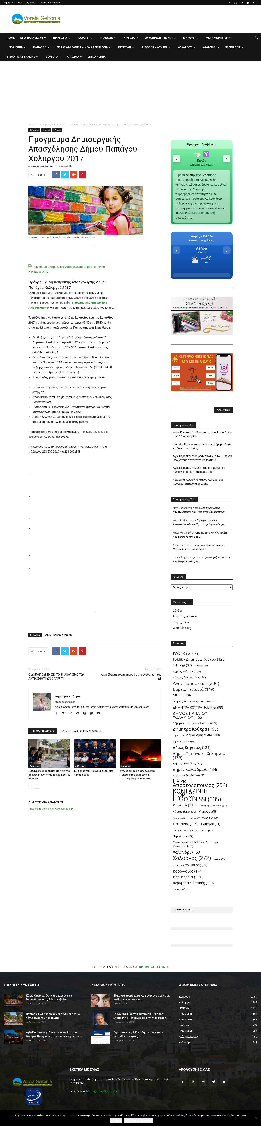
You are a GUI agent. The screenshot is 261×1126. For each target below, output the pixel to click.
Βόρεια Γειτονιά (193, 689)
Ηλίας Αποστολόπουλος (200, 783)
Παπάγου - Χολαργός (185, 830)
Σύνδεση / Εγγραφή (51, 2)
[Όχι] (256, 1118)
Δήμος (178, 735)
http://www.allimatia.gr (65, 702)
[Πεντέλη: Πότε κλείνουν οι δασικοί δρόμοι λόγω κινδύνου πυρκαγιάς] (13, 1018)
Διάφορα (52, 56)
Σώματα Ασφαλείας (21, 56)
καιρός (199, 865)
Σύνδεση (178, 610)
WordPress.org (182, 628)
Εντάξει (115, 1120)
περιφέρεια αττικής (193, 883)
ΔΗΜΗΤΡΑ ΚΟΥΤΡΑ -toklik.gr (198, 707)
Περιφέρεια (233, 47)
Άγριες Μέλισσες (187, 671)
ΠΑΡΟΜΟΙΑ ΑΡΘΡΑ (42, 731)
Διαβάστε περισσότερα (138, 1120)
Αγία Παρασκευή (31, 38)
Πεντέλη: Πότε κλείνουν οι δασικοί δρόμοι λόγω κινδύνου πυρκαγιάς (202, 446)
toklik (185, 653)
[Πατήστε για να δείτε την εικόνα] (71, 269)
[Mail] (242, 2)
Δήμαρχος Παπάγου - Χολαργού (195, 723)
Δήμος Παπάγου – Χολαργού (199, 755)
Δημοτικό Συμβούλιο (189, 775)
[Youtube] (254, 2)
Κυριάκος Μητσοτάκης (213, 805)
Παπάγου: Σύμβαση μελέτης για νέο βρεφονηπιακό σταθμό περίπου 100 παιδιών (49, 774)
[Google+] (65, 713)
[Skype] (86, 713)
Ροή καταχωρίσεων (185, 616)
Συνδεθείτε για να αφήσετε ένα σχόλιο (50, 808)
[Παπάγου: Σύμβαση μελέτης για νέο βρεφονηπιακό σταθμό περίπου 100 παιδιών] (49, 753)
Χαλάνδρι (209, 47)
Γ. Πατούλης (182, 695)
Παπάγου (46, 130)
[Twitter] (248, 2)
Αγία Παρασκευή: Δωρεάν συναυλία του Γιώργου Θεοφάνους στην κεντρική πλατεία (202, 458)
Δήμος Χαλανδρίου (195, 769)
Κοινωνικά (59, 124)
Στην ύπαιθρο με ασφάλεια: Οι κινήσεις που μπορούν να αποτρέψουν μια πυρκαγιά (137, 774)
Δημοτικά (34, 766)
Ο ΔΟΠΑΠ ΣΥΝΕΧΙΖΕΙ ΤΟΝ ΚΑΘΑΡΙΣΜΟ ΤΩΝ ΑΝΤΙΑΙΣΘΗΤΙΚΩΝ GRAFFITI (56, 676)
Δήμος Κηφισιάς (191, 748)
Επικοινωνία (97, 56)
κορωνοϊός (188, 871)
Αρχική (32, 124)
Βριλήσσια (60, 38)
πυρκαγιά (180, 889)
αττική (219, 859)
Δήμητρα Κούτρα (43, 166)
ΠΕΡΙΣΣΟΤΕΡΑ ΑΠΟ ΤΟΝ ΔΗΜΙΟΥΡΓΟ (81, 731)
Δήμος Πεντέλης (187, 763)
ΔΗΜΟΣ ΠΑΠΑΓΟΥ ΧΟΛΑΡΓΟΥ (190, 715)
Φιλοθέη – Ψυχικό (154, 47)
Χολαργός (185, 47)
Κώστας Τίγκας (184, 811)
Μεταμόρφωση (217, 38)
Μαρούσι (189, 38)
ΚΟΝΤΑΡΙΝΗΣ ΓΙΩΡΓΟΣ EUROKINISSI (197, 795)
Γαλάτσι (83, 38)
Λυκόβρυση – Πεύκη (159, 38)
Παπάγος (39, 47)
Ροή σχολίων (181, 622)
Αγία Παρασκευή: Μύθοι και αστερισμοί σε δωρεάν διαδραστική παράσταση (199, 469)
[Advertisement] (130, 90)
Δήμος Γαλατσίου (184, 741)
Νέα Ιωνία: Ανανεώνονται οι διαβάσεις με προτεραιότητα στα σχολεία (198, 481)
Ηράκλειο (106, 38)
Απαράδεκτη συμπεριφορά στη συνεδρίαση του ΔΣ (131, 676)
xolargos (201, 665)
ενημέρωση (181, 865)
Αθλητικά (80, 766)
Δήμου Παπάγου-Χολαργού (58, 634)
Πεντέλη (124, 47)
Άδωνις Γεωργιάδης (189, 677)
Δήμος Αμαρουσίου (203, 735)
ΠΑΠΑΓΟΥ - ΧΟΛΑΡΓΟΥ (204, 817)
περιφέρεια (187, 877)
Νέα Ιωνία (16, 47)
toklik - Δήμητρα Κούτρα (199, 659)
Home (11, 38)
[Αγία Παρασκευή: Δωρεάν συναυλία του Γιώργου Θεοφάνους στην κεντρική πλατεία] (13, 1037)
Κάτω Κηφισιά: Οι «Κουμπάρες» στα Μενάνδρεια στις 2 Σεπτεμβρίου (202, 434)
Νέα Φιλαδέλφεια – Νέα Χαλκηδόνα (82, 47)
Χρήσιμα (73, 56)
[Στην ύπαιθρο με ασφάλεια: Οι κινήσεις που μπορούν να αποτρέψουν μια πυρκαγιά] (140, 753)
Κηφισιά (129, 38)
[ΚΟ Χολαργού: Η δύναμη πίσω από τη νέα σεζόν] (95, 753)
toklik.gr (182, 665)
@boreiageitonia (153, 967)
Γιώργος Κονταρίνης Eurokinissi (194, 701)
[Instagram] (235, 2)
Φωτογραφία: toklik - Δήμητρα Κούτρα (196, 844)
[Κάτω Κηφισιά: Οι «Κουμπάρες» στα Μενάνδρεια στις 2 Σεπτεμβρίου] (13, 1000)
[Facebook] (229, 2)
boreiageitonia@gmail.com (102, 1091)
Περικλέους (183, 836)
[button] (256, 38)
